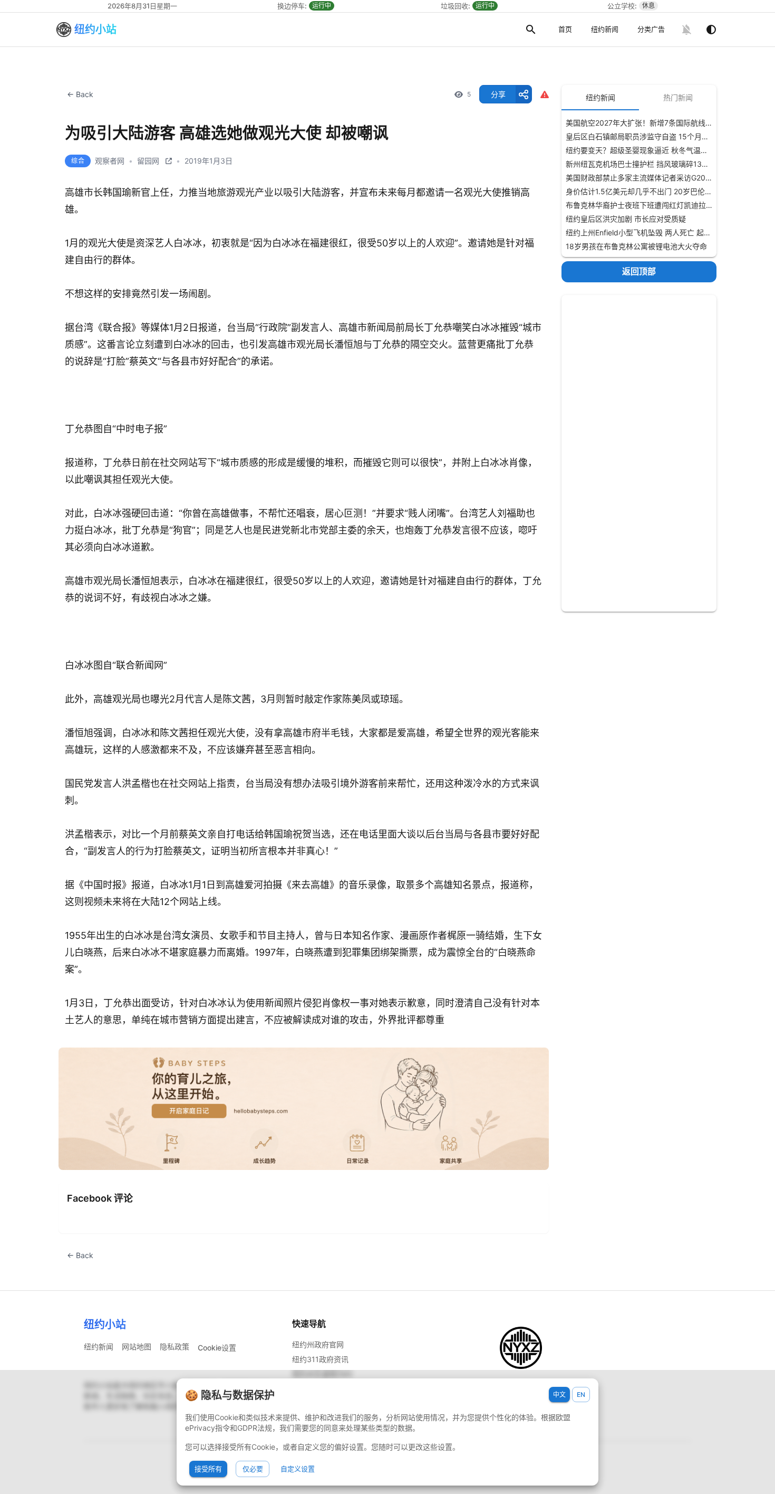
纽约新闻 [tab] (600, 97)
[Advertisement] (638, 453)
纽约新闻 (604, 29)
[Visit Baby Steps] (304, 1109)
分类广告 (651, 29)
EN (581, 1394)
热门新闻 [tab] (678, 97)
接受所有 (208, 1468)
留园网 (148, 160)
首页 (565, 29)
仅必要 (253, 1468)
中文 (559, 1394)
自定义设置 (297, 1468)
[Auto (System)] (711, 30)
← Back (80, 94)
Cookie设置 (217, 1347)
